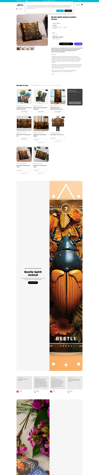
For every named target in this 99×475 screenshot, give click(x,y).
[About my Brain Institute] (19, 5)
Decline (68, 10)
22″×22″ (65, 27)
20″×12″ (60, 27)
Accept (60, 10)
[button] (77, 5)
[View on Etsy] (17, 393)
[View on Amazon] (51, 393)
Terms (35, 8)
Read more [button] (53, 388)
